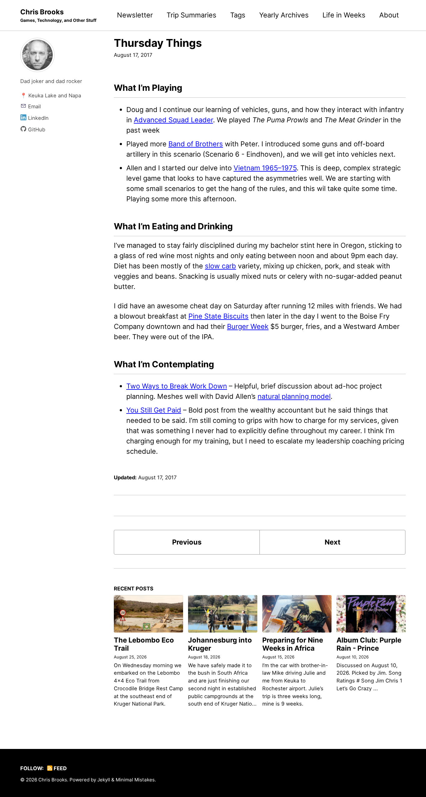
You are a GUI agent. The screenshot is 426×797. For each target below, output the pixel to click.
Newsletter (135, 15)
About (389, 15)
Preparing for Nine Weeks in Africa (292, 644)
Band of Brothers (195, 144)
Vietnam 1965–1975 (265, 168)
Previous (186, 542)
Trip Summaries (191, 15)
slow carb (220, 266)
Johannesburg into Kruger (220, 644)
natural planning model (294, 396)
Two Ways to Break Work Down (176, 386)
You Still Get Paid (153, 410)
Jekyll (103, 780)
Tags (237, 15)
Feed (59, 768)
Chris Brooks (58, 15)
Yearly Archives (284, 15)
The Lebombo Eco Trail (144, 644)
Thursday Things (158, 43)
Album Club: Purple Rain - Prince (368, 644)
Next (333, 542)
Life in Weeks (343, 15)
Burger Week (248, 326)
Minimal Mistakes (135, 780)
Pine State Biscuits (218, 316)
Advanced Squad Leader (173, 120)
